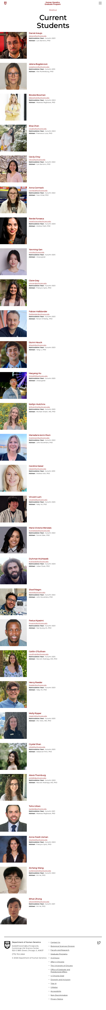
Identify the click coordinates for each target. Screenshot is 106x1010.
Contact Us (55, 942)
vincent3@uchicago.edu (38, 500)
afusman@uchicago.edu (38, 840)
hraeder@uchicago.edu (38, 685)
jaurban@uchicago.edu (38, 809)
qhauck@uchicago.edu (37, 345)
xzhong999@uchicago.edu (39, 902)
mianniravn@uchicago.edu (39, 438)
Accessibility (56, 991)
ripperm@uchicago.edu (38, 716)
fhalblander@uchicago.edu (39, 314)
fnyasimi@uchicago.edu (38, 623)
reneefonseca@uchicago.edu (40, 221)
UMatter (54, 987)
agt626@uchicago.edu (37, 778)
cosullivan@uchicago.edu (38, 654)
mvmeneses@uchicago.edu (39, 531)
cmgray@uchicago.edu (38, 283)
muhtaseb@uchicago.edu (38, 561)
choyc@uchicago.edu (37, 160)
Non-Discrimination (59, 995)
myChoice (55, 958)
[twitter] (99, 944)
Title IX (53, 983)
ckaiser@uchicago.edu (37, 469)
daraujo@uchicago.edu (37, 36)
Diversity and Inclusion (60, 980)
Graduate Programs (59, 954)
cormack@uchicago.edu (38, 190)
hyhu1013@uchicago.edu (38, 376)
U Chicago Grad (57, 976)
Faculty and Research (60, 950)
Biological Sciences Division (63, 946)
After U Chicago (57, 962)
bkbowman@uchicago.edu (39, 98)
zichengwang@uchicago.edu (40, 871)
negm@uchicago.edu (37, 592)
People (53, 10)
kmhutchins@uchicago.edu (39, 407)
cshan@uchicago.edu (37, 747)
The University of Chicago (62, 966)
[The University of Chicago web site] (5, 3)
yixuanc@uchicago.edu (38, 129)
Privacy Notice (57, 999)
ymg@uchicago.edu (36, 252)
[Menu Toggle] (100, 4)
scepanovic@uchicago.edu (39, 67)
